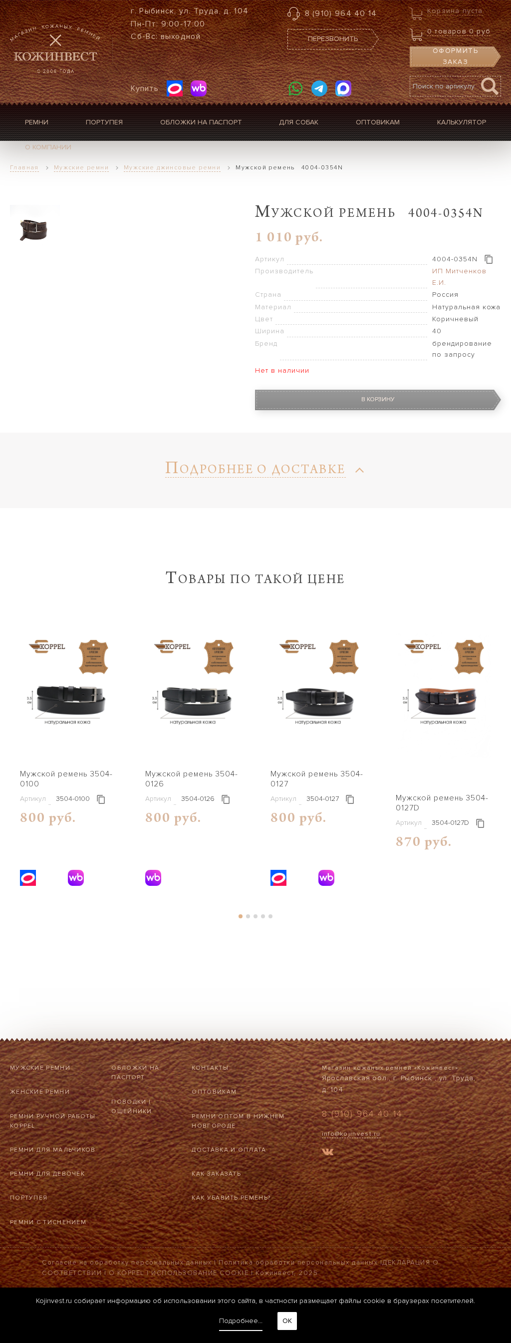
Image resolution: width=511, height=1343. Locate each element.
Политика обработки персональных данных (298, 1263)
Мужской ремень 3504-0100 (66, 779)
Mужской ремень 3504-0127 (316, 779)
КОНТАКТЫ (210, 1068)
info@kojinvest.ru (351, 1134)
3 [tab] (255, 916)
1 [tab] (241, 916)
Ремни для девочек (47, 1174)
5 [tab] (270, 916)
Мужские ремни (40, 1068)
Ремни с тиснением (48, 1222)
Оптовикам (378, 122)
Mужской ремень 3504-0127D (442, 803)
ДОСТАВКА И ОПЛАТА (229, 1150)
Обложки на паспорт (201, 122)
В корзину (378, 399)
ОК (287, 1321)
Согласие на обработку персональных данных (127, 1263)
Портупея (104, 122)
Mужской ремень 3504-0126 (191, 779)
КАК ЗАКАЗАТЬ (216, 1174)
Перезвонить (333, 38)
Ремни (36, 122)
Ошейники (131, 1111)
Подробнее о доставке (255, 471)
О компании (48, 147)
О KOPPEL (127, 1273)
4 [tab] (263, 916)
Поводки (128, 1102)
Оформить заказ (456, 56)
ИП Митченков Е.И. (459, 276)
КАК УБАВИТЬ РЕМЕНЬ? (231, 1198)
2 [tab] (248, 916)
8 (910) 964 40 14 (341, 13)
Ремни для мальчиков (53, 1150)
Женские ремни (40, 1092)
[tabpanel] (67, 758)
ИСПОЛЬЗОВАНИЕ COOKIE (200, 1273)
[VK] (327, 1153)
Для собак (298, 122)
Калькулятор (461, 122)
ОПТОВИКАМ (214, 1092)
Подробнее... (240, 1321)
